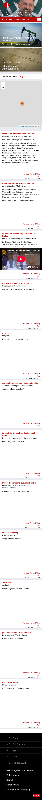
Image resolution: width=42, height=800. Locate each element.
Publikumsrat (12, 775)
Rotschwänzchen (10, 682)
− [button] (3, 87)
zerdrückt (6, 583)
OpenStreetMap (29, 126)
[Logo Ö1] (6, 4)
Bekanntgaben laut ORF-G (19, 770)
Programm (22, 19)
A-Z (21, 77)
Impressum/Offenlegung (18, 789)
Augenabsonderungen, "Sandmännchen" (20, 383)
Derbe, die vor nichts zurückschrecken (19, 483)
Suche (35, 19)
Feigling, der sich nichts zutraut (16, 283)
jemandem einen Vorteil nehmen (16, 633)
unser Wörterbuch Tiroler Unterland (18, 184)
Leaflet (21, 126)
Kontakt (10, 780)
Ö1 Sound (8, 19)
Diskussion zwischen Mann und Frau (18, 134)
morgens (6, 333)
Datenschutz (12, 784)
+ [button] (3, 83)
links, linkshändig (10, 533)
